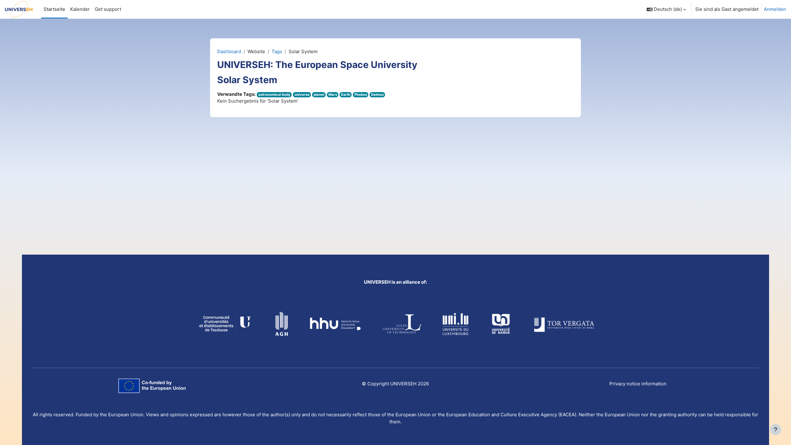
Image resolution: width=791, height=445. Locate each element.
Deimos (377, 94)
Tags (277, 51)
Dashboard (229, 51)
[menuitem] (108, 9)
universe (302, 94)
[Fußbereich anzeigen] (775, 429)
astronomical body (274, 94)
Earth (345, 94)
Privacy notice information (637, 384)
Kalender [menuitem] (80, 9)
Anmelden (775, 9)
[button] (666, 9)
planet (319, 94)
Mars (332, 94)
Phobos (360, 94)
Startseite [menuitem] (54, 9)
